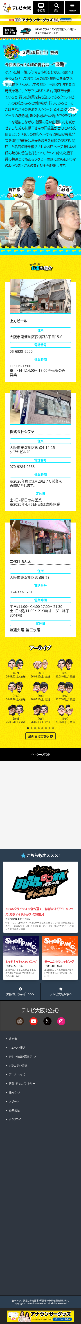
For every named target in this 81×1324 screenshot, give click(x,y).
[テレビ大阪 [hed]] (17, 7)
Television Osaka (35, 1303)
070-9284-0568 (22, 466)
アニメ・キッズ (17, 1074)
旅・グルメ (14, 1092)
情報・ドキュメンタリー (22, 1083)
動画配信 (14, 1110)
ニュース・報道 (17, 1047)
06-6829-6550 (21, 351)
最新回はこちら (38, 736)
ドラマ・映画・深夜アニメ (23, 1056)
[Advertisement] (40, 805)
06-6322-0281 (21, 591)
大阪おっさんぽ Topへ (20, 994)
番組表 (13, 1038)
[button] (28, 728)
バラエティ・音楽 (18, 1065)
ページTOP (42, 754)
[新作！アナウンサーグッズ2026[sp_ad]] (40, 1319)
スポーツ (14, 1101)
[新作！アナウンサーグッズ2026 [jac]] (40, 20)
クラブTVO (15, 1119)
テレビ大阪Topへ (61, 994)
